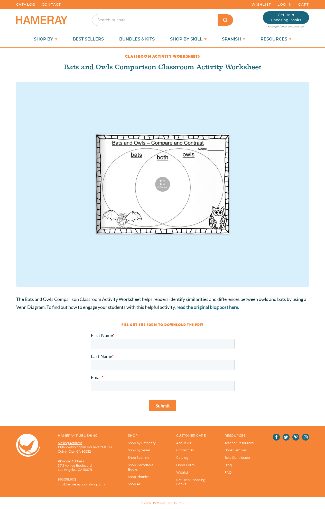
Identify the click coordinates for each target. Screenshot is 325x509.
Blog (228, 465)
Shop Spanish (138, 458)
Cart (303, 4)
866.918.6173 (67, 479)
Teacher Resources (239, 443)
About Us (183, 443)
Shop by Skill (186, 39)
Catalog (25, 4)
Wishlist (261, 4)
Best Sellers (88, 39)
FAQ (228, 472)
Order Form (185, 465)
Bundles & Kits (137, 39)
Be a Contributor (237, 458)
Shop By (44, 39)
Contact (51, 4)
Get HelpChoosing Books (286, 17)
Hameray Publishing (168, 503)
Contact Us (185, 450)
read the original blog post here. (208, 307)
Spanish (232, 39)
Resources (274, 39)
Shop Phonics (138, 477)
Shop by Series (139, 450)
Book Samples (236, 450)
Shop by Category (142, 443)
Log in (284, 4)
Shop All (134, 484)
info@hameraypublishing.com (81, 484)
